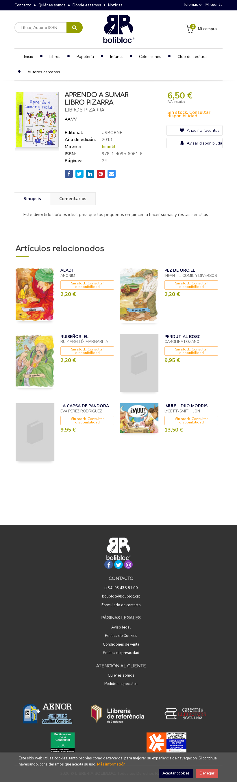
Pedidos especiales (121, 683)
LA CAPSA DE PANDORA (84, 406)
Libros (54, 56)
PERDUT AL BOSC (182, 336)
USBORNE (112, 133)
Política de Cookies (121, 635)
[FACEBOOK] (108, 564)
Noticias (115, 5)
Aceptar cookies (176, 773)
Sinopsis (32, 199)
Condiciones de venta (121, 644)
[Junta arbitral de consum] (167, 742)
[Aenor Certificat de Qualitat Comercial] (47, 714)
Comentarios (72, 199)
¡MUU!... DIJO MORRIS (186, 406)
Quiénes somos (52, 5)
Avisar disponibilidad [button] (204, 143)
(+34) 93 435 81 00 (121, 588)
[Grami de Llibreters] (188, 714)
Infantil (108, 146)
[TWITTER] (118, 564)
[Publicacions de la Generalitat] (63, 742)
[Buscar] (74, 27)
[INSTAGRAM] (128, 564)
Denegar (207, 773)
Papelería (85, 56)
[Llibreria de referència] (117, 714)
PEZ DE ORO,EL (179, 270)
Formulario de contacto (121, 605)
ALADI (66, 270)
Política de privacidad (121, 652)
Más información (111, 764)
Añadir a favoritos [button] (203, 130)
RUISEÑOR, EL (74, 336)
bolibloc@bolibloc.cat (121, 596)
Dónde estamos (87, 5)
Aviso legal (121, 627)
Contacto (23, 5)
